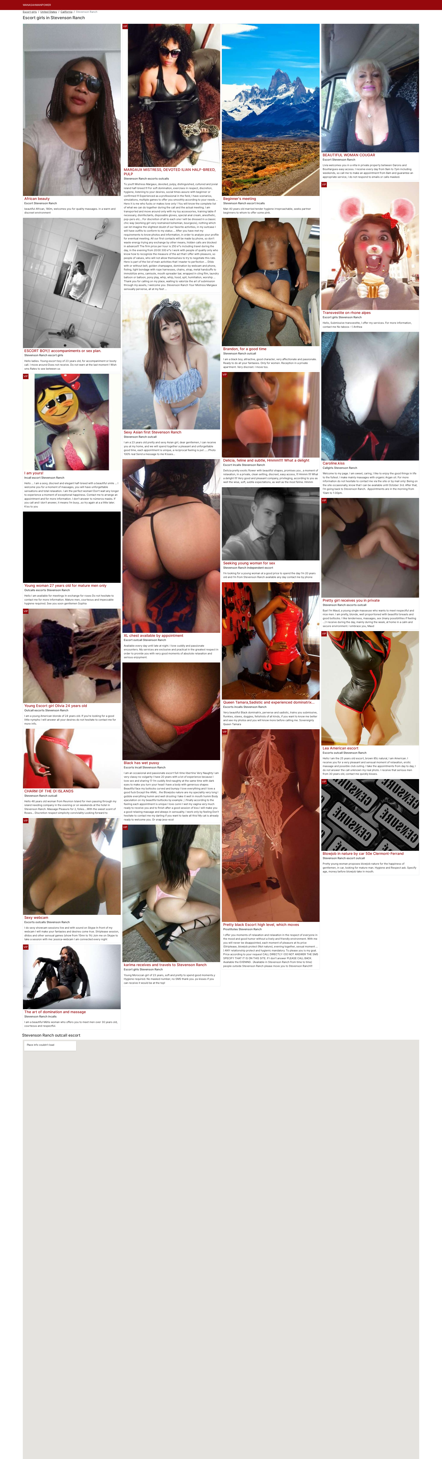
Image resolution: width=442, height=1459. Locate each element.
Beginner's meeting (239, 198)
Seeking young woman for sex (249, 563)
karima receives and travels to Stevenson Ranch (165, 965)
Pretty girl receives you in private (351, 600)
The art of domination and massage (55, 1012)
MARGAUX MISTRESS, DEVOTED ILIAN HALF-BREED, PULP (170, 171)
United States (48, 11)
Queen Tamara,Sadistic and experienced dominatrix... (269, 702)
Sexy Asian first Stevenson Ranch (152, 432)
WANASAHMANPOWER (37, 5)
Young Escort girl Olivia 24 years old (55, 706)
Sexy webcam (36, 917)
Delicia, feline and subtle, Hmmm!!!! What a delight (266, 460)
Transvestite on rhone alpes (347, 312)
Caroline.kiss (334, 463)
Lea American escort (340, 748)
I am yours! (33, 473)
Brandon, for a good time (244, 349)
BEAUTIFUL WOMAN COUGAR (349, 155)
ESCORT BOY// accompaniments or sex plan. (62, 351)
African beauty (37, 198)
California (66, 11)
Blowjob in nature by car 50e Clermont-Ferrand (363, 853)
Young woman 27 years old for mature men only (65, 585)
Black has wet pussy (141, 763)
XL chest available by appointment (153, 635)
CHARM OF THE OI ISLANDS (48, 791)
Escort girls (30, 11)
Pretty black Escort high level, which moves (261, 924)
